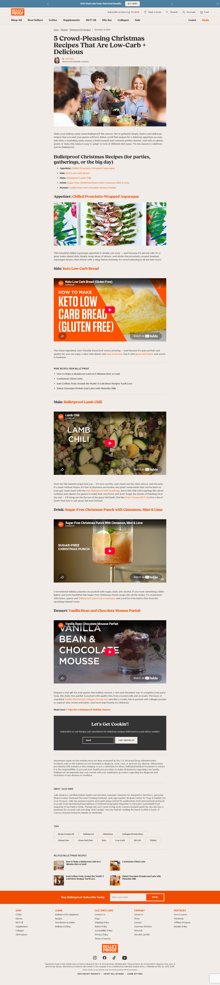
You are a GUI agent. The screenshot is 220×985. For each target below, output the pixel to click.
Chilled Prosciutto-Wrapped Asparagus (93, 168)
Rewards (138, 930)
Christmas (108, 834)
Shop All (16, 20)
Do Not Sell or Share (114, 974)
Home (56, 30)
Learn (192, 20)
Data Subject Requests (89, 974)
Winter (153, 840)
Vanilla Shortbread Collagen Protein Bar (86, 699)
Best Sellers (35, 20)
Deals (205, 20)
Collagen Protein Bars (132, 834)
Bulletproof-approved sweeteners (97, 598)
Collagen (123, 20)
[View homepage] (18, 12)
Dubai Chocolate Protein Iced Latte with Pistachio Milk (86, 388)
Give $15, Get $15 (142, 934)
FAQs (97, 918)
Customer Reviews (143, 926)
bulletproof (88, 834)
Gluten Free (63, 840)
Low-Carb (120, 840)
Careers (138, 922)
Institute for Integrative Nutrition (135, 795)
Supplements (71, 20)
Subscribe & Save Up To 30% (123, 12)
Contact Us (100, 914)
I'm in (155, 897)
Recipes (64, 30)
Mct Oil (137, 840)
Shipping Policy (102, 922)
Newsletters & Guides (65, 922)
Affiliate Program (182, 922)
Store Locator (180, 914)
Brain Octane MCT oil (136, 497)
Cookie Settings (134, 974)
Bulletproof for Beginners (67, 914)
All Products (21, 934)
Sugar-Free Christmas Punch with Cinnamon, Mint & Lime (98, 182)
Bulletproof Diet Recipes (80, 30)
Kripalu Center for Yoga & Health (143, 798)
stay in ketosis (114, 354)
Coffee (53, 20)
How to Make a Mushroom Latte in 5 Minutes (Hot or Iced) (88, 373)
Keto (104, 840)
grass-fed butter (144, 354)
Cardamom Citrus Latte (69, 378)
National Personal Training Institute (88, 798)
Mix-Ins (107, 20)
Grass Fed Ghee (85, 840)
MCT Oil (91, 20)
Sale (137, 20)
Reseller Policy (180, 926)
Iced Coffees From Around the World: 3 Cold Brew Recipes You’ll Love (94, 383)
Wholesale (179, 918)
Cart (206, 12)
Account (190, 12)
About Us (138, 914)
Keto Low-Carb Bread (77, 173)
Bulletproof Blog (62, 926)
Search (174, 12)
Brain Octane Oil (66, 834)
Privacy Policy (101, 934)
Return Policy (101, 926)
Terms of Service (103, 938)
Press (137, 918)
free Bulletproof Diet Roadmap (103, 490)
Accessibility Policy (104, 930)
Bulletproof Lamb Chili (78, 177)
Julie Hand (69, 59)
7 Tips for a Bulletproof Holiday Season (88, 709)
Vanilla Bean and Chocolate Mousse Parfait (92, 187)
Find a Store (154, 12)
